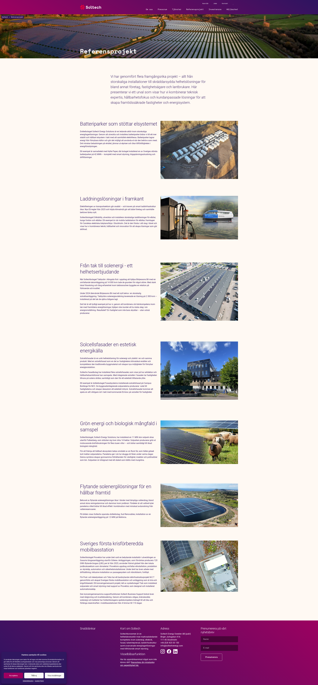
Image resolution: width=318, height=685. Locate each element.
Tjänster (176, 9)
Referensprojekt (195, 9)
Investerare (215, 9)
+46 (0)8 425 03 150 (169, 643)
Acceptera (13, 675)
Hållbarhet (232, 9)
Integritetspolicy (28, 681)
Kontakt (225, 3)
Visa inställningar (54, 675)
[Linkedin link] (175, 651)
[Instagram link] (162, 651)
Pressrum (162, 9)
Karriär (205, 3)
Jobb (215, 3)
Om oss (149, 9)
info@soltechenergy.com (171, 646)
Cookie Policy (39, 681)
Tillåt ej (34, 675)
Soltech (5, 17)
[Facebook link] (169, 651)
